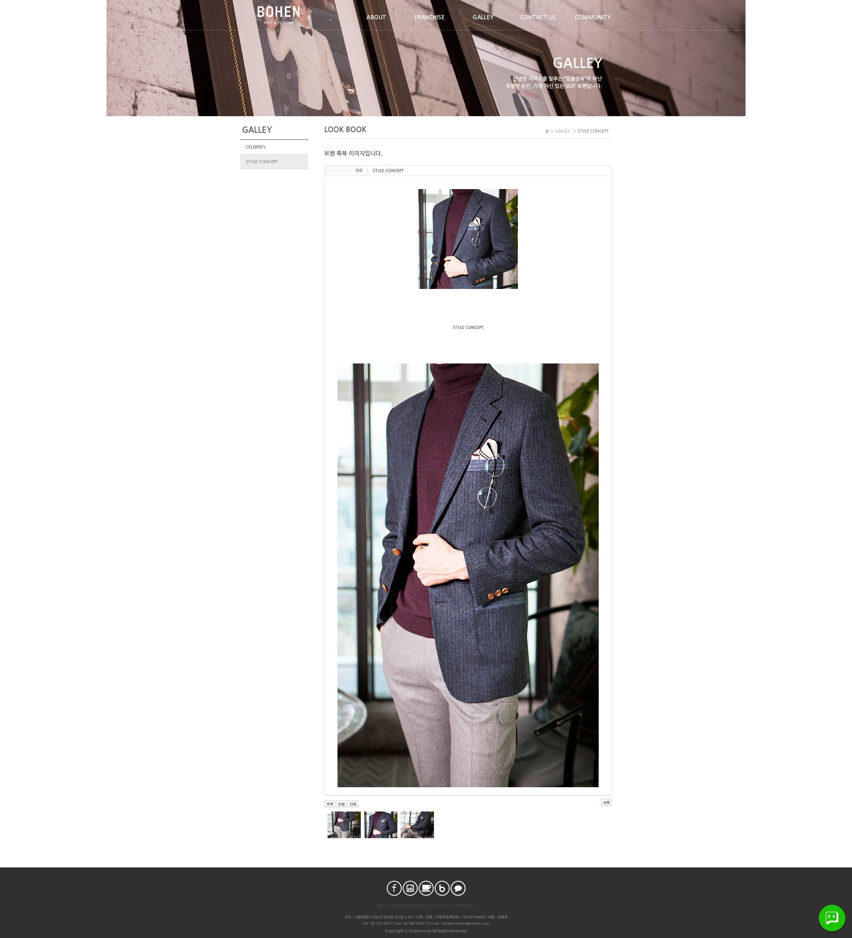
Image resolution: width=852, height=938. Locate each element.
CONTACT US (538, 17)
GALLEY (483, 17)
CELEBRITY (256, 147)
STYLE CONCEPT (262, 161)
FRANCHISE (430, 17)
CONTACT (439, 906)
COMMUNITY (593, 17)
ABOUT (376, 17)
